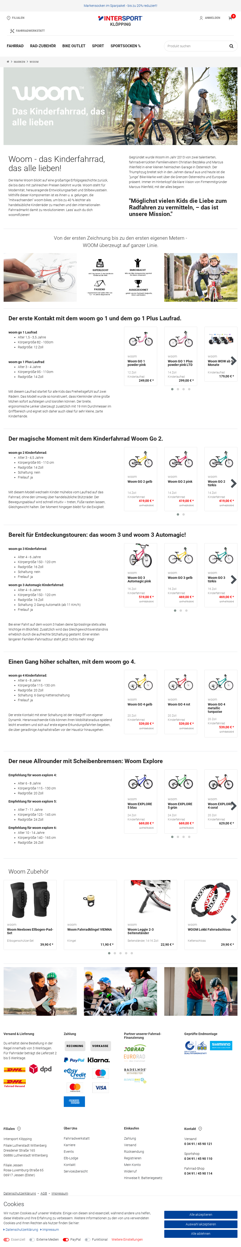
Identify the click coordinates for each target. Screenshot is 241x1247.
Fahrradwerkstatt (77, 1138)
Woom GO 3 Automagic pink (139, 579)
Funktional (100, 1239)
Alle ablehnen (200, 1233)
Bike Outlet (73, 46)
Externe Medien (47, 1239)
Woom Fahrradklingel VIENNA (89, 929)
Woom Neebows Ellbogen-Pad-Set (30, 931)
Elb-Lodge (71, 1158)
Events (69, 1151)
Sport (98, 46)
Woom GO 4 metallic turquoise (216, 708)
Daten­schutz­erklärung (22, 1229)
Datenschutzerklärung (20, 1193)
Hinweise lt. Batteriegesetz (143, 1178)
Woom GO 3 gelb (180, 578)
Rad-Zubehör (43, 46)
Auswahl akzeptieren (201, 1224)
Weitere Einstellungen (127, 1239)
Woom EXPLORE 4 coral (220, 805)
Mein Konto (132, 1165)
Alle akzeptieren (200, 1214)
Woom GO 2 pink (180, 481)
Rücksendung (134, 1151)
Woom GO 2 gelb (140, 481)
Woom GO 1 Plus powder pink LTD (180, 363)
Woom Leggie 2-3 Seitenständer (141, 931)
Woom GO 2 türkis (216, 483)
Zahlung (130, 1138)
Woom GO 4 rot (179, 704)
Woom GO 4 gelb (140, 704)
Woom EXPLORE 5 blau (140, 805)
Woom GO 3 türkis (216, 579)
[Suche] (231, 46)
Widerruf (130, 1171)
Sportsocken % (126, 46)
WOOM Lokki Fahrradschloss (209, 929)
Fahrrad (15, 46)
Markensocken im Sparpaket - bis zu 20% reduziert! (120, 6)
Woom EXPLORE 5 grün (180, 805)
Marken (19, 61)
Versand (130, 1145)
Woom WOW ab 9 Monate (220, 363)
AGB (43, 1193)
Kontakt (70, 1165)
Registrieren (132, 1158)
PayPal (75, 1239)
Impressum (60, 1193)
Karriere (69, 1145)
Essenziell (18, 1239)
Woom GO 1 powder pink (137, 363)
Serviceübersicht (76, 1171)
